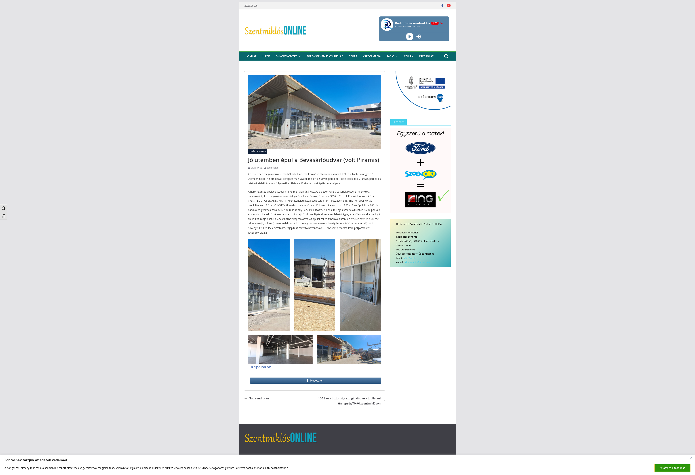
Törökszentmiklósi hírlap (325, 56)
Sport (353, 56)
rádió (390, 56)
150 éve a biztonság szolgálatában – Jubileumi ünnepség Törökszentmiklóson (349, 401)
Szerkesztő (272, 167)
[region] (347, 465)
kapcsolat (426, 56)
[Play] (409, 36)
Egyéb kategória (257, 151)
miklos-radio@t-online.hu (417, 262)
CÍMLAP (252, 56)
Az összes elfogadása (672, 468)
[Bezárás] (691, 457)
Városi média (372, 56)
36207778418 (409, 257)
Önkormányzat (286, 56)
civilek (408, 56)
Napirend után (259, 398)
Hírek (266, 56)
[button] (299, 56)
